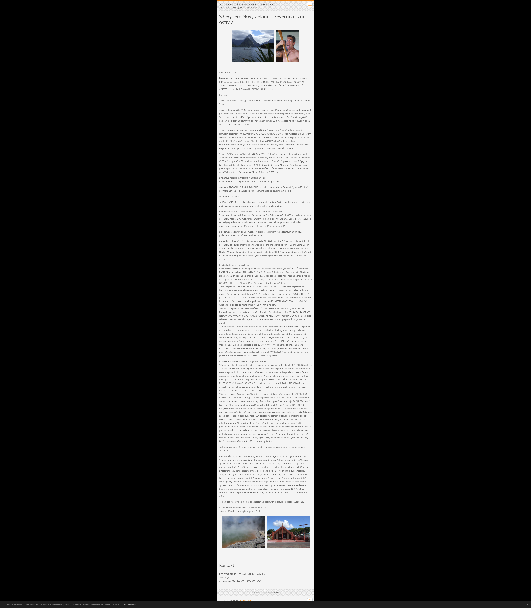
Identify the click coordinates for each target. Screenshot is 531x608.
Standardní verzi (244, 600)
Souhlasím (528, 604)
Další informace (129, 605)
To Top (310, 600)
